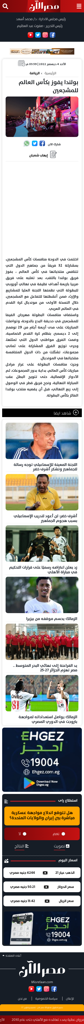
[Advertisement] (42, 209)
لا (20, 833)
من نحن (22, 998)
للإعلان (70, 998)
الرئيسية (50, 73)
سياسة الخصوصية (46, 998)
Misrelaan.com (42, 982)
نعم (56, 833)
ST (22, 1007)
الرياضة (35, 73)
